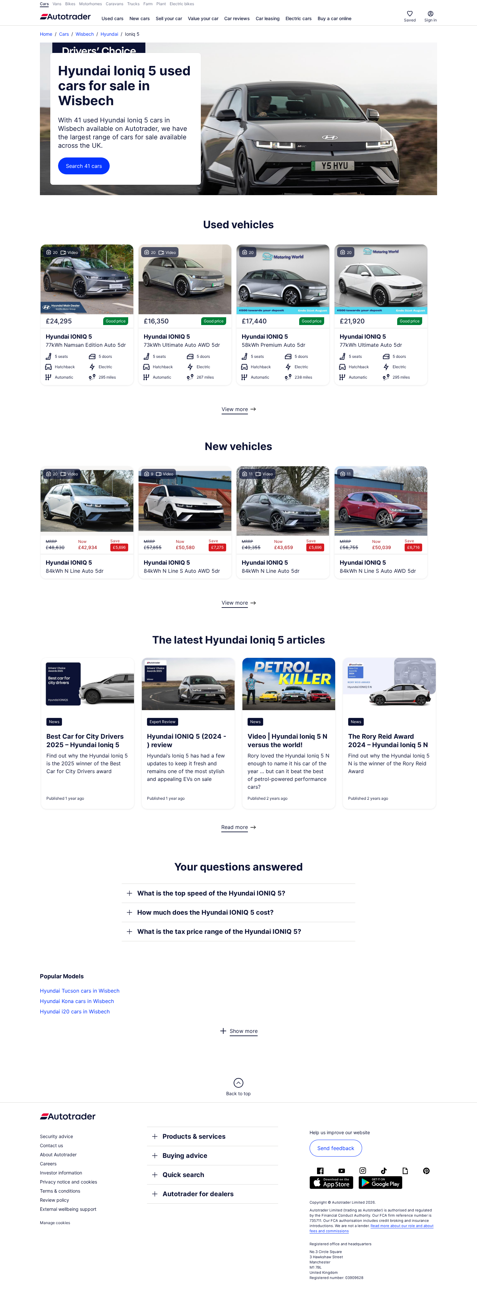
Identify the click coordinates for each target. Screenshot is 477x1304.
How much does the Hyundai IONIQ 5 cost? (205, 912)
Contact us (51, 1145)
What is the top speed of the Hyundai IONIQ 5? (211, 893)
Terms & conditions (60, 1191)
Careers (48, 1163)
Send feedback (335, 1148)
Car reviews (237, 18)
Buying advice (185, 1156)
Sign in (430, 20)
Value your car (203, 18)
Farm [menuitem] (148, 3)
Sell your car (169, 18)
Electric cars (299, 18)
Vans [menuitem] (57, 3)
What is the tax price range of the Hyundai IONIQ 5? (219, 931)
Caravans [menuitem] (114, 3)
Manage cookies (55, 1222)
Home (46, 34)
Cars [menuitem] (44, 3)
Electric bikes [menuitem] (182, 3)
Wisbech (85, 34)
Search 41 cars (84, 166)
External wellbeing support (68, 1209)
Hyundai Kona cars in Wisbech (77, 1001)
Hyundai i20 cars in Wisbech (75, 1011)
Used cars (113, 18)
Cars (64, 34)
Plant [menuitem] (161, 3)
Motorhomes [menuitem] (90, 3)
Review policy (54, 1200)
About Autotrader (58, 1154)
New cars (139, 18)
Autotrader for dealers (198, 1194)
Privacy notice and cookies (68, 1182)
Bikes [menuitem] (70, 3)
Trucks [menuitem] (133, 3)
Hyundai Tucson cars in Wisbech (79, 990)
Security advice (56, 1136)
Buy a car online (334, 18)
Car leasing (268, 18)
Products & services (194, 1136)
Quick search (183, 1175)
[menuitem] (112, 18)
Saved (410, 20)
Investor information (61, 1172)
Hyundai (109, 34)
